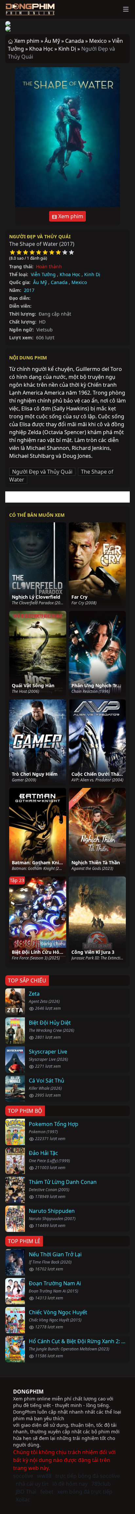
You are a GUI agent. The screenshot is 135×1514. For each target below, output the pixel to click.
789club (101, 1483)
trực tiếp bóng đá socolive (87, 1475)
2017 (29, 290)
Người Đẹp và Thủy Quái (39, 236)
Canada (59, 282)
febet (46, 1491)
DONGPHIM (28, 1391)
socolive (23, 1475)
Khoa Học (70, 274)
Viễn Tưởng (43, 274)
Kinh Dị (92, 274)
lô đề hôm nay (69, 1483)
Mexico (79, 282)
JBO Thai (26, 1491)
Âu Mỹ (40, 282)
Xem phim (70, 216)
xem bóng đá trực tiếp (84, 1491)
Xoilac (23, 1499)
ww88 (44, 1475)
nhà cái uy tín (32, 1483)
